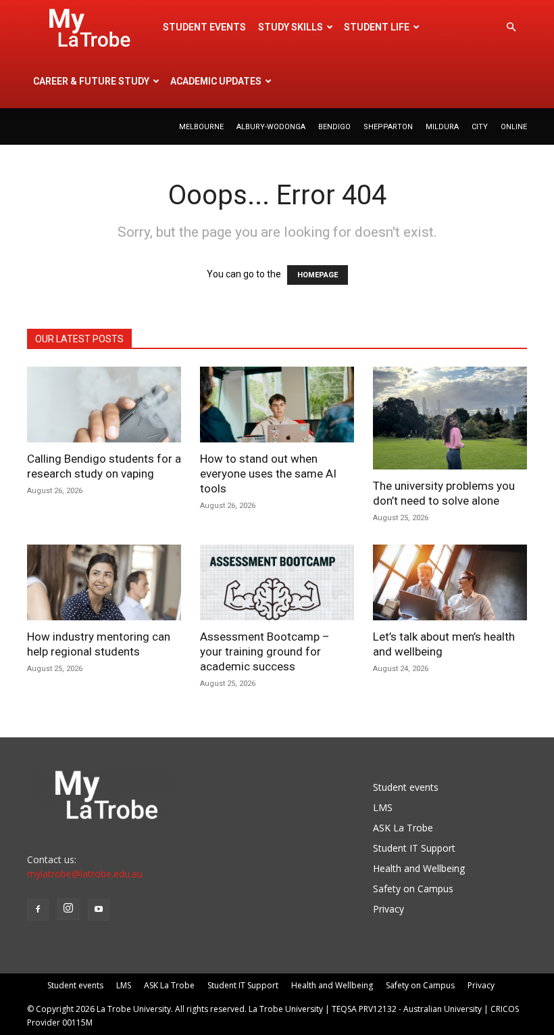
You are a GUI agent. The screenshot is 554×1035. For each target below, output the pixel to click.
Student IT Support (414, 848)
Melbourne (201, 126)
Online (514, 126)
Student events (204, 27)
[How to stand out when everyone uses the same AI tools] (277, 404)
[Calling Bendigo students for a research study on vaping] (104, 404)
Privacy (388, 908)
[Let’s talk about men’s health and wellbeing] (450, 582)
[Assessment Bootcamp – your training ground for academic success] (277, 582)
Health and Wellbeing (419, 868)
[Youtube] (98, 910)
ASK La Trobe (403, 827)
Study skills (290, 27)
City (480, 126)
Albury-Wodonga (270, 126)
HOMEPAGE (317, 275)
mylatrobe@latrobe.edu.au (85, 873)
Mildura (442, 126)
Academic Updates (215, 81)
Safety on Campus (413, 888)
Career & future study (91, 81)
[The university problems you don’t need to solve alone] (450, 418)
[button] (511, 27)
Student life (376, 27)
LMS (383, 807)
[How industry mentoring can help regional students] (104, 582)
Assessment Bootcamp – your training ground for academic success (265, 651)
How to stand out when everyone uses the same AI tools (268, 473)
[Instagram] (68, 909)
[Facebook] (38, 910)
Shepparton (388, 126)
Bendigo (334, 126)
